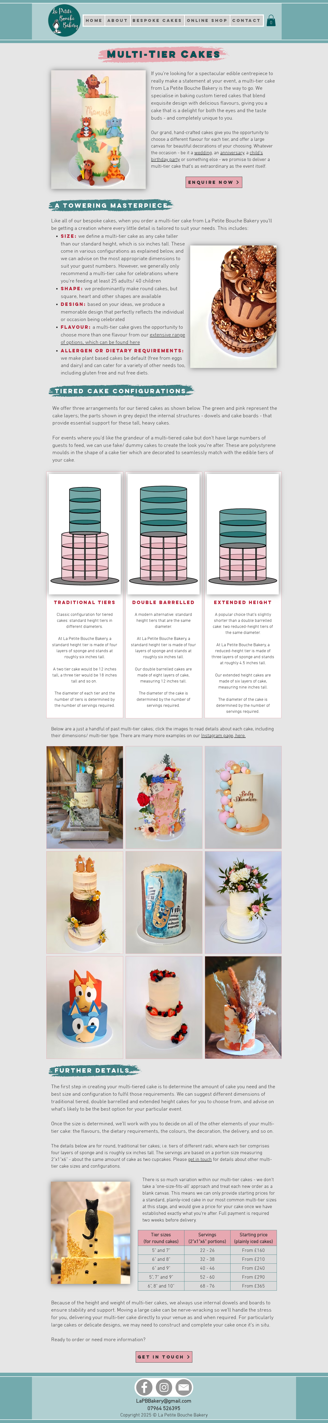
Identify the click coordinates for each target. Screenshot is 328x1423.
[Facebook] (144, 1387)
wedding (203, 153)
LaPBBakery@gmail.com (163, 1401)
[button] (271, 20)
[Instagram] (164, 1387)
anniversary (232, 153)
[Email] (184, 1387)
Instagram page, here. (223, 736)
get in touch (200, 1160)
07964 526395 (163, 1408)
